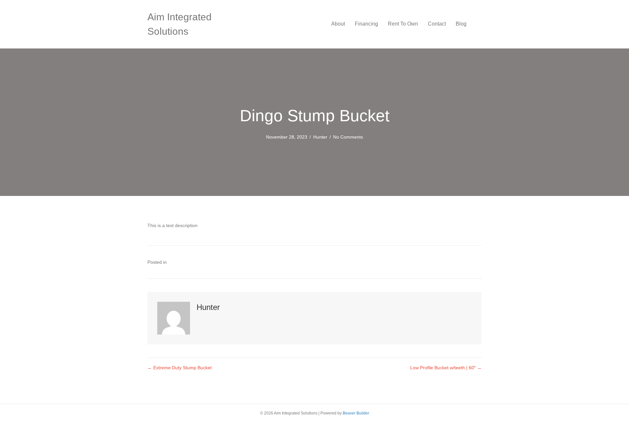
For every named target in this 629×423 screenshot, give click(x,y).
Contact (437, 24)
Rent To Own (403, 24)
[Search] (476, 23)
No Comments (348, 137)
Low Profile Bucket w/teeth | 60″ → (446, 367)
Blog (461, 24)
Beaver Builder (356, 413)
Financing (366, 24)
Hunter (320, 137)
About (338, 24)
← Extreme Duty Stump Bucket (179, 367)
